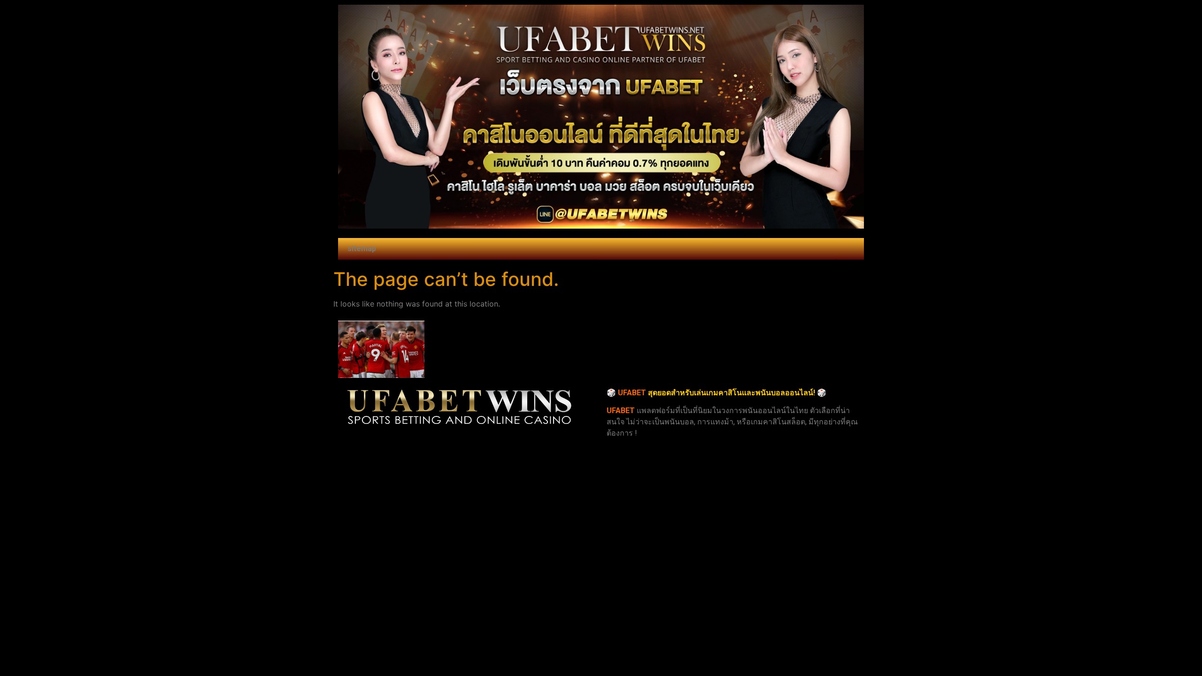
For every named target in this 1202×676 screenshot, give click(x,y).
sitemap (361, 248)
